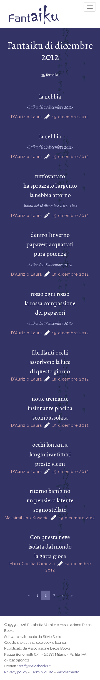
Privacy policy (15, 672)
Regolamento (68, 672)
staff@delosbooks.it (35, 666)
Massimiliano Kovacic (27, 518)
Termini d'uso (42, 672)
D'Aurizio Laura (26, 117)
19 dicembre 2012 (70, 117)
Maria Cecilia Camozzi (32, 564)
